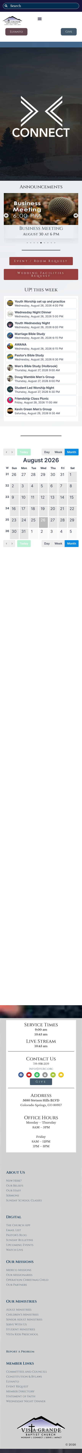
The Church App (18, 1225)
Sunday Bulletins (19, 1240)
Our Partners (16, 1285)
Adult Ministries (18, 1310)
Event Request (17, 1387)
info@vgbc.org (41, 1069)
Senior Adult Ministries (24, 1320)
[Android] (53, 1074)
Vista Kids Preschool (22, 1334)
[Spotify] (37, 1074)
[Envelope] (61, 1074)
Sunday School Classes (24, 1200)
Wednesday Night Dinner (25, 1401)
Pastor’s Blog (16, 1235)
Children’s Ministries (22, 1315)
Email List (13, 1230)
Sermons (12, 1196)
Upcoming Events (19, 1245)
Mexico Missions (18, 1270)
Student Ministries (20, 1329)
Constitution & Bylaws (24, 1377)
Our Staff (13, 1191)
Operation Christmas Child (27, 1280)
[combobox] (41, 6)
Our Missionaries (19, 1275)
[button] (40, 19)
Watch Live (14, 1250)
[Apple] (45, 1074)
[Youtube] (29, 1074)
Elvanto (12, 1382)
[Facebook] (21, 1074)
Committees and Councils (26, 1372)
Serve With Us (16, 1324)
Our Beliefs (14, 1186)
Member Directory (20, 1391)
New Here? (14, 1181)
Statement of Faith (20, 1396)
